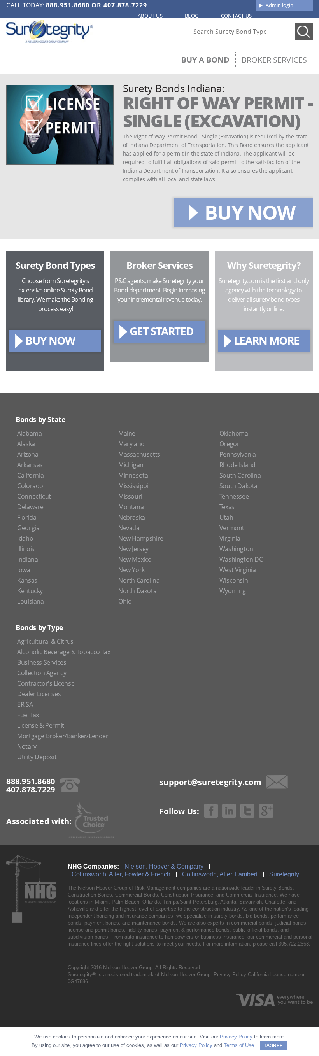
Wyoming (232, 591)
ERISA (25, 704)
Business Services (41, 662)
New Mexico (135, 559)
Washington (236, 549)
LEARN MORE (267, 340)
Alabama (29, 433)
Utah (226, 517)
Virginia (229, 538)
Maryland (131, 444)
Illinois (26, 549)
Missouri (130, 496)
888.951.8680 (67, 5)
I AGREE (274, 1045)
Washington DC (241, 559)
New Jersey (133, 549)
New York (131, 570)
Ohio (124, 601)
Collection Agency (41, 673)
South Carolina (240, 475)
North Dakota (137, 591)
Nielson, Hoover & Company (163, 866)
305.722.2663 (294, 944)
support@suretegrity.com (210, 782)
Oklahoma (233, 433)
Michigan (131, 465)
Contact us (236, 15)
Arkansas (30, 465)
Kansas (27, 580)
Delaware (30, 507)
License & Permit (40, 725)
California (30, 475)
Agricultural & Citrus (45, 641)
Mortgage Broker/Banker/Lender (62, 736)
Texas (227, 507)
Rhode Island (237, 465)
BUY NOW (250, 212)
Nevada (129, 528)
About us (150, 15)
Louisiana (30, 601)
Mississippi (133, 486)
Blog (192, 15)
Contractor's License (45, 683)
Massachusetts (139, 454)
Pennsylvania (237, 454)
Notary (27, 746)
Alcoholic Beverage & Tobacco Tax (63, 652)
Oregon (230, 444)
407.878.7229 (125, 5)
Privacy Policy (230, 974)
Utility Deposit (36, 757)
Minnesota (133, 475)
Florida (26, 517)
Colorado (30, 486)
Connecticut (34, 496)
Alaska (26, 444)
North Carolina (139, 580)
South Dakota (238, 486)
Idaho (25, 538)
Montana (131, 507)
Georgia (28, 528)
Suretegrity (284, 874)
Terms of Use (239, 1045)
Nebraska (131, 517)
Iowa (23, 570)
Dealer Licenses (39, 694)
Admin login (279, 5)
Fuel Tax (28, 715)
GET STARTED (162, 331)
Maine (126, 433)
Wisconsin (233, 580)
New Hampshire (140, 538)
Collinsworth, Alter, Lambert (220, 874)
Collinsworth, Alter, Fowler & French (121, 874)
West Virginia (237, 570)
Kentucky (30, 591)
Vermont (231, 528)
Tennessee (234, 496)
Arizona (27, 454)
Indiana (27, 559)
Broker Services (274, 59)
